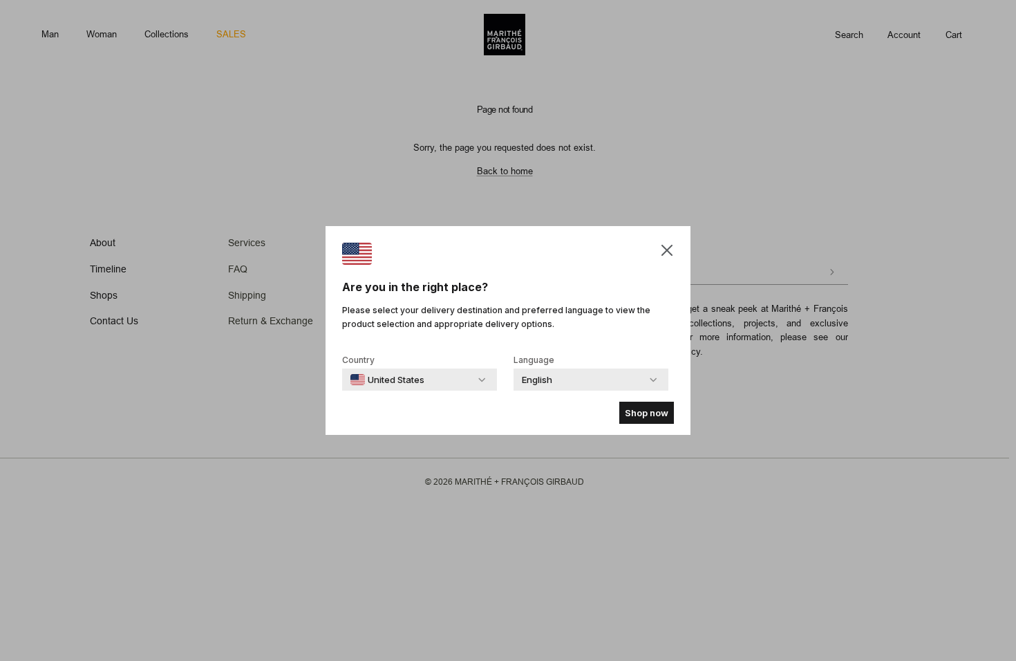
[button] (667, 250)
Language (534, 360)
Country (358, 360)
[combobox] (387, 380)
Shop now (646, 412)
